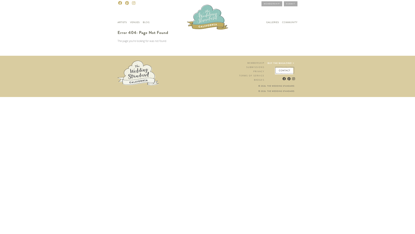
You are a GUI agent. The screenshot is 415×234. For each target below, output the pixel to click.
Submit (290, 3)
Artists (122, 22)
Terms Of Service (251, 75)
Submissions (255, 67)
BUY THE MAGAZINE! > (281, 63)
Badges (259, 79)
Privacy (258, 71)
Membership (272, 3)
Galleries (272, 22)
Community (289, 22)
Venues (135, 22)
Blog (146, 22)
